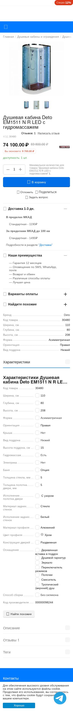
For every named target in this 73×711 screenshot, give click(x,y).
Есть (43, 455)
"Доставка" (46, 244)
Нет (43, 432)
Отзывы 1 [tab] (11, 639)
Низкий (45, 440)
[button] (46, 192)
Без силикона (49, 595)
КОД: (6, 136)
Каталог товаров (6, 27)
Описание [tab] (11, 627)
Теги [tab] (7, 651)
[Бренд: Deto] (64, 146)
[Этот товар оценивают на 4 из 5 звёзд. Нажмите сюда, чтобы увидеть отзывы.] (11, 133)
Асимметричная (51, 417)
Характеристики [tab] (16, 361)
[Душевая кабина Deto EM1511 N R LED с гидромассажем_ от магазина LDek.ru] (36, 69)
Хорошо (19, 705)
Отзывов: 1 (28, 133)
